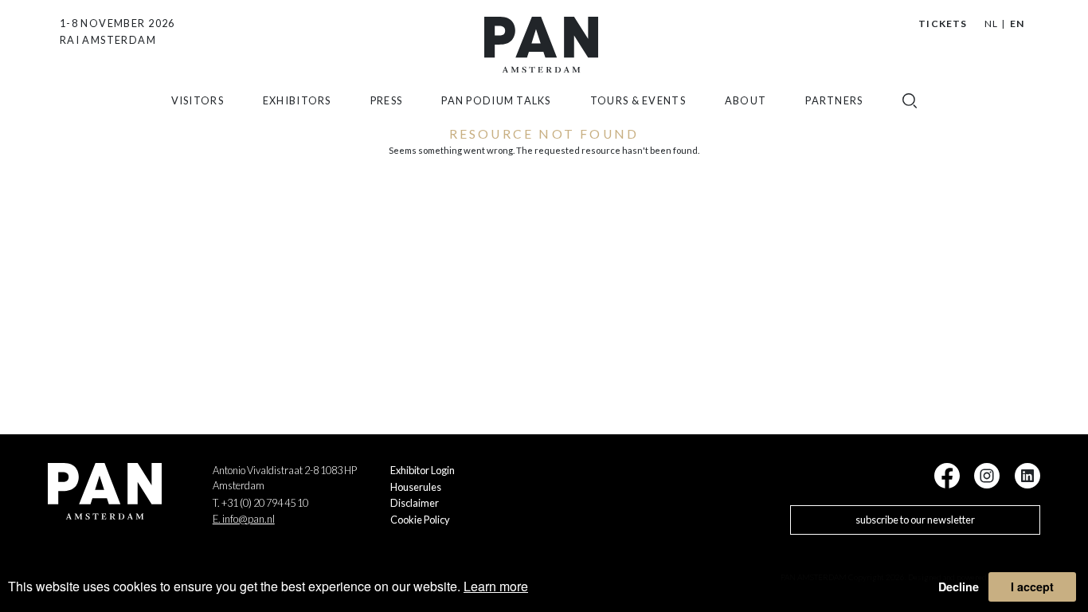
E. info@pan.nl (244, 518)
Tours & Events (638, 100)
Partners (834, 100)
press (386, 100)
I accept (1032, 586)
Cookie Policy (420, 519)
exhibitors (297, 100)
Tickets (942, 23)
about (745, 100)
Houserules (415, 487)
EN (1017, 23)
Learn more (496, 586)
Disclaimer (414, 502)
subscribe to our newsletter (915, 519)
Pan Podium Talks (496, 100)
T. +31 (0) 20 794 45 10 (260, 502)
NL (991, 23)
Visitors (197, 100)
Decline (958, 586)
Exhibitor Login (422, 470)
